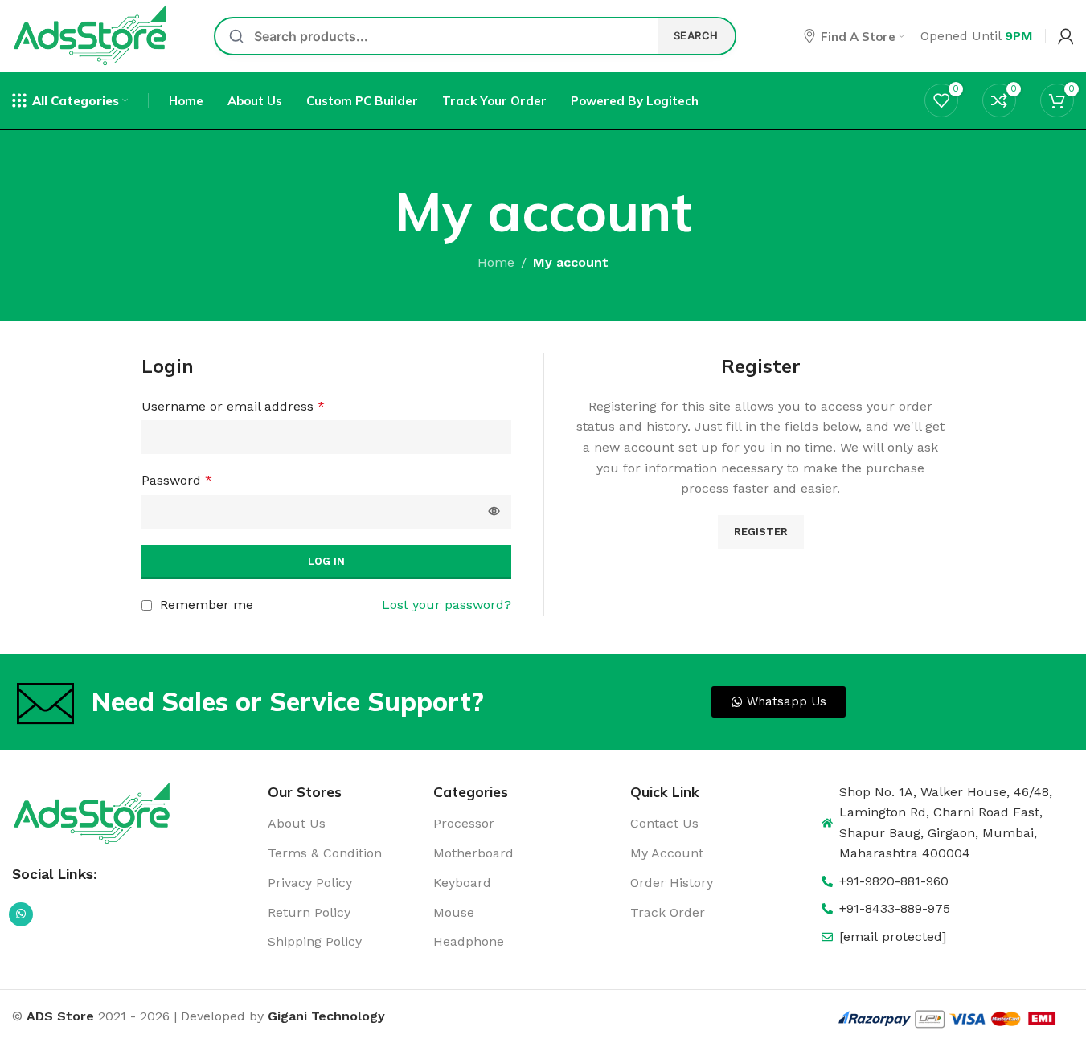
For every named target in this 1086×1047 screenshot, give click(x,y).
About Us (297, 823)
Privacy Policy (310, 882)
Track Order (667, 912)
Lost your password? (446, 604)
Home (495, 262)
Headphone (468, 941)
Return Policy (309, 912)
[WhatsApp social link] (21, 914)
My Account (666, 853)
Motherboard (473, 853)
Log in (326, 561)
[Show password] (494, 512)
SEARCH (696, 35)
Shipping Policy (315, 941)
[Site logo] (91, 35)
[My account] (1066, 36)
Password (176, 480)
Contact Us (664, 823)
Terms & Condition (325, 853)
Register (761, 532)
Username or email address (233, 406)
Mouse (453, 912)
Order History (671, 882)
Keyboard (462, 882)
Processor (463, 823)
